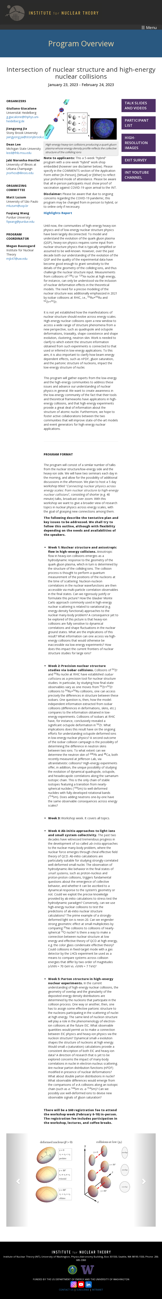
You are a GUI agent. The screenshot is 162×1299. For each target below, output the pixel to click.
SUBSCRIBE (82, 1289)
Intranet (97, 1289)
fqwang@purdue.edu (20, 222)
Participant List (137, 123)
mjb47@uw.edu (16, 259)
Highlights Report (58, 213)
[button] (17, 1180)
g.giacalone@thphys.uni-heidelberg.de (22, 119)
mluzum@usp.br (17, 206)
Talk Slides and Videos (136, 105)
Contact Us (66, 1289)
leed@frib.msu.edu (18, 153)
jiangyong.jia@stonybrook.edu (26, 137)
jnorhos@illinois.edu (20, 173)
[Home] (51, 12)
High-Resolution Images (136, 142)
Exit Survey (136, 160)
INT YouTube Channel (137, 175)
